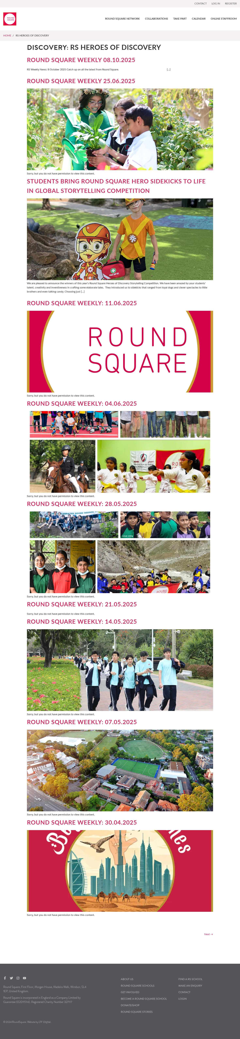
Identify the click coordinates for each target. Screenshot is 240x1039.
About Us (127, 979)
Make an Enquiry (190, 986)
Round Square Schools (137, 986)
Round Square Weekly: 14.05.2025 (82, 622)
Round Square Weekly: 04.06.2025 (82, 404)
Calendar (199, 18)
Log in (216, 3)
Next (208, 934)
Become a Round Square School (144, 999)
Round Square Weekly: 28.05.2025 (82, 504)
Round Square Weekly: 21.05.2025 (82, 605)
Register (231, 3)
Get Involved (130, 992)
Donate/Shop (130, 1005)
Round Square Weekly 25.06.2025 (81, 81)
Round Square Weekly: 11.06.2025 (82, 303)
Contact (200, 3)
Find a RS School (190, 979)
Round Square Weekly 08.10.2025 (81, 60)
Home (7, 35)
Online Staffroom (224, 18)
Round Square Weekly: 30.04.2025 (82, 823)
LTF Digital (45, 1022)
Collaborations (156, 18)
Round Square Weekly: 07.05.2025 (82, 722)
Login (182, 999)
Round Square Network (122, 18)
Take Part (180, 18)
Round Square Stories (137, 1012)
